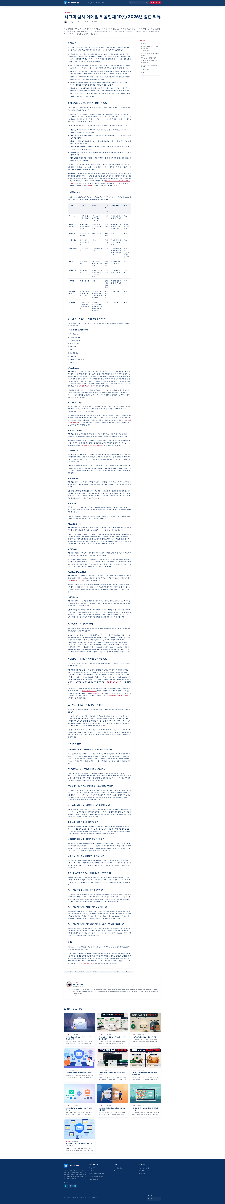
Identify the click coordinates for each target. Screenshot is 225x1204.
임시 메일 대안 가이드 (98, 693)
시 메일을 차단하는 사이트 (113, 682)
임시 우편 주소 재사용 (85, 386)
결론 (142, 72)
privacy (89, 971)
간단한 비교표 (145, 50)
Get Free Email (155, 3)
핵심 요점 (144, 43)
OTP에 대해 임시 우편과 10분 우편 (92, 445)
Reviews (95, 971)
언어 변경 (149, 1195)
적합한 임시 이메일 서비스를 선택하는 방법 (150, 61)
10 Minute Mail (68, 971)
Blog (115, 1171)
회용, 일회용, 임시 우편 (89, 691)
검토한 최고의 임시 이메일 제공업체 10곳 (150, 54)
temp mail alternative (127, 971)
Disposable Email (79, 971)
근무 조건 (141, 1171)
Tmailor (73, 3)
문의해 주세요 (143, 1173)
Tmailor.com (75, 1197)
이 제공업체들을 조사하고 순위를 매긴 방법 (149, 47)
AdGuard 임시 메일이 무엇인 (77, 580)
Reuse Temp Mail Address (96, 1173)
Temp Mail (91, 3)
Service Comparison (105, 971)
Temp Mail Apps (93, 1179)
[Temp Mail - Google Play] (66, 1186)
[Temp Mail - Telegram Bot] (75, 1186)
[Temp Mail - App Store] (71, 1186)
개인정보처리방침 (144, 1168)
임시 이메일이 (89, 185)
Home (83, 3)
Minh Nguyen (72, 22)
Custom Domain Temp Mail (96, 1176)
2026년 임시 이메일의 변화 (148, 58)
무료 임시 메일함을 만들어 (85, 963)
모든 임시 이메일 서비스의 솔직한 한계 (150, 66)
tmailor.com (76, 996)
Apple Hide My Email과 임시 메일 (117, 695)
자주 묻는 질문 (100, 3)
